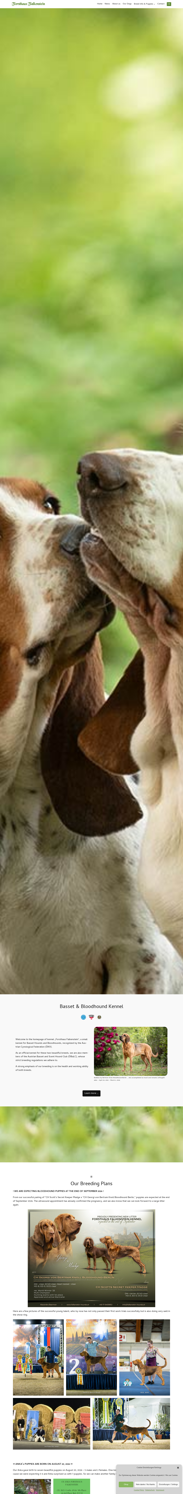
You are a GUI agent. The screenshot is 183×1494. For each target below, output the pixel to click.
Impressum (160, 1490)
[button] (178, 1467)
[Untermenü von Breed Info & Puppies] (154, 4)
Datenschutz (150, 1490)
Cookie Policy (139, 1490)
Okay (126, 1484)
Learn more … (91, 1093)
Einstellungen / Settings (168, 1484)
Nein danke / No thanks (145, 1484)
